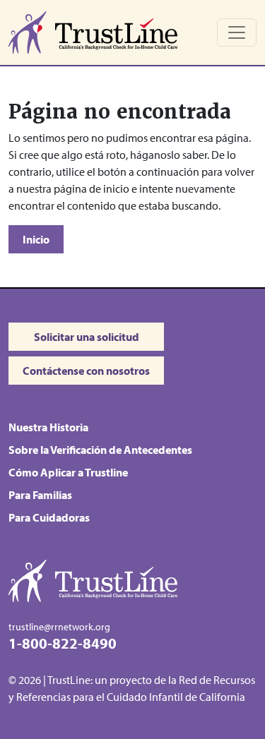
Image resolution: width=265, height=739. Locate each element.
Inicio (36, 239)
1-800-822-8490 (62, 642)
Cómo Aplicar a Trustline (68, 472)
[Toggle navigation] (237, 32)
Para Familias (40, 495)
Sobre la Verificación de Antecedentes (100, 450)
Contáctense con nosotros (86, 371)
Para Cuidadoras (49, 517)
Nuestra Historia (48, 427)
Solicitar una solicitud (86, 337)
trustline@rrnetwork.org (59, 626)
